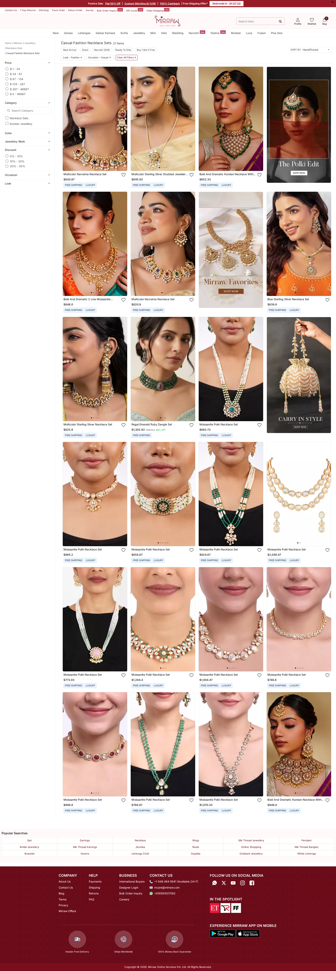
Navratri (197, 33)
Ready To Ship (123, 49)
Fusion (262, 33)
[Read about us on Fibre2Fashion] (236, 908)
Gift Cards (134, 10)
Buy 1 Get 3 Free (146, 49)
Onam (85, 49)
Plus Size (276, 33)
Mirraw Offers (67, 911)
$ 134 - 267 (17, 84)
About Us (65, 881)
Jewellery (139, 33)
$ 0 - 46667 (18, 94)
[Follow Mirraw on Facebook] (252, 882)
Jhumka (140, 847)
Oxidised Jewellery (251, 853)
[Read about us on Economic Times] (215, 908)
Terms (62, 899)
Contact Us (11, 10)
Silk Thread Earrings (85, 847)
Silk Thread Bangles (306, 847)
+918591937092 (164, 893)
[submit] (280, 21)
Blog (61, 893)
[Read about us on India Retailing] (225, 908)
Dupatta (195, 853)
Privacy (63, 905)
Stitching (44, 10)
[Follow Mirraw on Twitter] (224, 882)
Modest (236, 33)
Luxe (249, 33)
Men (153, 33)
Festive (218, 33)
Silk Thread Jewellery (251, 840)
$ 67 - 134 (16, 78)
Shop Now (98, 164)
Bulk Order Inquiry (109, 10)
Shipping (94, 887)
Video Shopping (157, 10)
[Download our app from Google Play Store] (222, 933)
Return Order (75, 10)
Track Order (58, 10)
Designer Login (128, 887)
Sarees (68, 33)
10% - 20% (17, 161)
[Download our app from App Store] (248, 933)
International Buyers (132, 881)
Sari (29, 840)
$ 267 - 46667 (19, 89)
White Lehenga (306, 853)
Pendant (306, 840)
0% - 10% (16, 156)
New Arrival (69, 49)
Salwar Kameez (105, 33)
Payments (95, 881)
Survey (90, 10)
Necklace (140, 840)
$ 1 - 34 (15, 69)
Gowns (85, 853)
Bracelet (29, 853)
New (56, 33)
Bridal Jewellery (29, 847)
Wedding (177, 33)
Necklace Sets (19, 118)
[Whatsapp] (214, 882)
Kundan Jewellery (21, 123)
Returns (94, 893)
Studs (195, 847)
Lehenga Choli (140, 853)
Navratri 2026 (102, 49)
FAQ (91, 899)
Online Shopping (251, 847)
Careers (124, 899)
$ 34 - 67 (16, 74)
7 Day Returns (28, 10)
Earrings (85, 840)
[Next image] (123, 119)
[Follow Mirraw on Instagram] (242, 882)
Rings (195, 840)
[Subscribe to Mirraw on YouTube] (233, 882)
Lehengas (84, 33)
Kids (164, 33)
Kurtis (124, 33)
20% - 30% (17, 166)
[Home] (167, 21)
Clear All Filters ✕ (126, 57)
